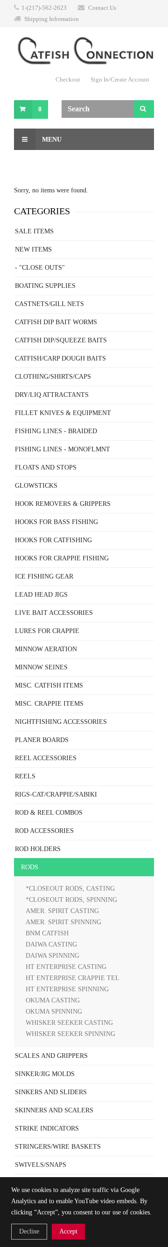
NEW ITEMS (33, 249)
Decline (29, 1231)
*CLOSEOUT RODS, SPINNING (71, 899)
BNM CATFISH (47, 933)
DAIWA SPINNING (52, 955)
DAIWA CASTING (51, 944)
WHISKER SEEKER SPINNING (70, 1033)
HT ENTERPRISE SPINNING (67, 989)
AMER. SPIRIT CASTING (62, 910)
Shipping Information (51, 18)
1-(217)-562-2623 (44, 7)
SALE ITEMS (34, 231)
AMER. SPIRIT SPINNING (63, 922)
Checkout (68, 79)
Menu (51, 139)
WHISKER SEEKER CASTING (69, 1022)
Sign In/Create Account (120, 79)
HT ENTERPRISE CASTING (66, 966)
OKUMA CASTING (53, 1000)
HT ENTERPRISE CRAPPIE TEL (72, 977)
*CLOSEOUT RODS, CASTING (70, 888)
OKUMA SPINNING (54, 1011)
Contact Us (102, 7)
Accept (68, 1231)
